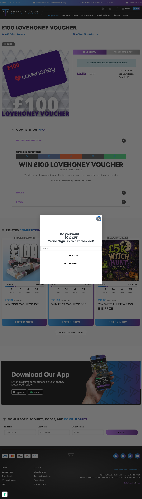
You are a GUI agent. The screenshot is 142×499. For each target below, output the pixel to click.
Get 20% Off (71, 255)
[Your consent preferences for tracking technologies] (4, 494)
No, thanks (71, 264)
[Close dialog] (98, 218)
